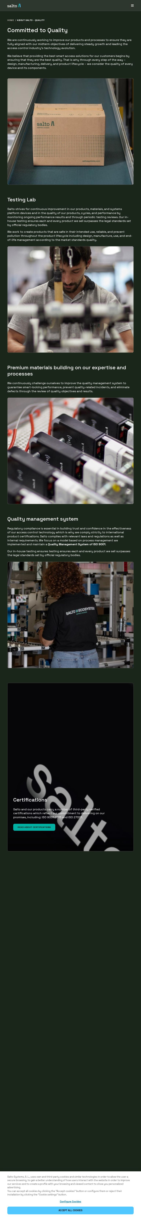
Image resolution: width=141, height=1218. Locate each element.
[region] (70, 1194)
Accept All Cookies (70, 1210)
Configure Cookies (70, 1201)
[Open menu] (132, 5)
